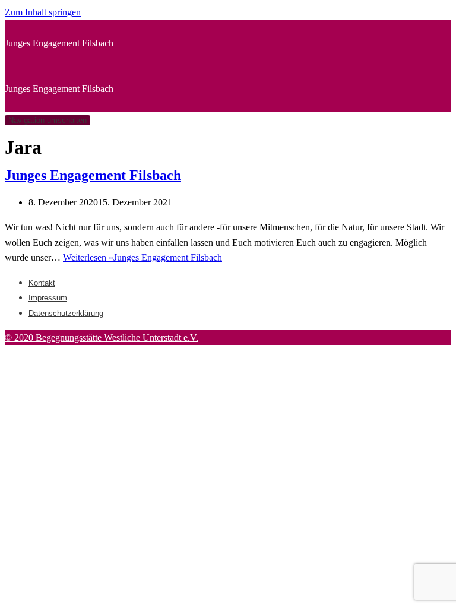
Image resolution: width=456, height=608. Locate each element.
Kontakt (41, 282)
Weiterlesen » (142, 257)
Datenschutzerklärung (65, 313)
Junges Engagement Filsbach (93, 175)
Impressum (47, 297)
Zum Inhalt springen (43, 12)
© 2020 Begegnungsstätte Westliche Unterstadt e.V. (101, 337)
